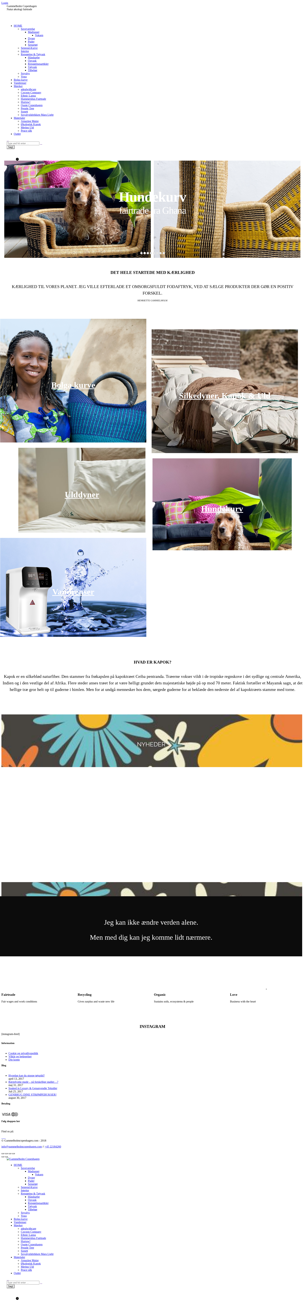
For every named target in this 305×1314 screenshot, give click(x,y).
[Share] (6, 1153)
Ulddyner (82, 494)
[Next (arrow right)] (6, 1156)
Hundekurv (222, 508)
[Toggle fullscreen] (9, 1153)
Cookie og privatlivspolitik (23, 1053)
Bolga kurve (73, 385)
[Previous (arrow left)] (2, 1156)
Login (4, 2)
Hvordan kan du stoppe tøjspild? (26, 1075)
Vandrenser (73, 591)
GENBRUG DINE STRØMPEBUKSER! (32, 1094)
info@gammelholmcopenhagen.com (21, 1146)
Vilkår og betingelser (20, 1056)
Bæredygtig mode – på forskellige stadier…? (33, 1081)
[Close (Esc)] (2, 1153)
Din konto (14, 1059)
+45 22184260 (53, 1146)
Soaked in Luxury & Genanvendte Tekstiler (32, 1088)
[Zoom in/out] (13, 1153)
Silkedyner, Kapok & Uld (225, 395)
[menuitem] (18, 25)
